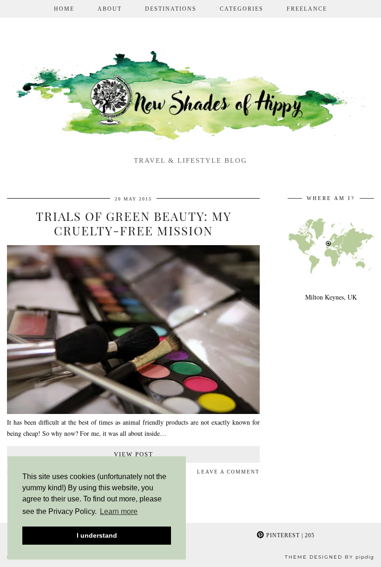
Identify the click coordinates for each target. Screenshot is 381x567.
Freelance (307, 9)
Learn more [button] (119, 511)
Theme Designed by (329, 557)
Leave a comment (228, 471)
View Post (133, 454)
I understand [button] (97, 535)
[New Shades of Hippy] (190, 97)
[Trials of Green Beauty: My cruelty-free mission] (133, 411)
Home (64, 9)
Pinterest (289, 535)
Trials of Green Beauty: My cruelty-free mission (133, 223)
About (110, 9)
